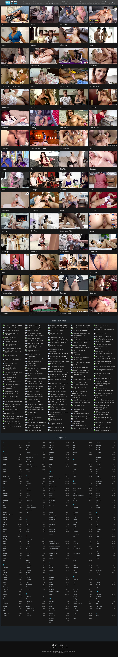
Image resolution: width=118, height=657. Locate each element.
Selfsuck (75, 594)
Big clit (5, 519)
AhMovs (37, 338)
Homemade (52, 491)
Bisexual (5, 529)
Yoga (97, 615)
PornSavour (109, 336)
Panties (75, 510)
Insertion (51, 527)
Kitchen (51, 567)
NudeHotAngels (53, 347)
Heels (50, 483)
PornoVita (107, 341)
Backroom (5, 493)
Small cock (99, 447)
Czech (28, 471)
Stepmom (98, 478)
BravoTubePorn (76, 423)
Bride (4, 548)
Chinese (5, 591)
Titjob (97, 546)
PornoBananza (53, 425)
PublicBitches (19, 424)
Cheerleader (6, 589)
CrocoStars (86, 357)
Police (74, 524)
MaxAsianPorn (7, 339)
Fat (27, 548)
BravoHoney (18, 401)
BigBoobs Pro (65, 374)
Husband (51, 505)
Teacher (98, 522)
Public (74, 546)
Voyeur (98, 587)
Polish (74, 527)
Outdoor (75, 500)
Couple (28, 447)
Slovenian (98, 445)
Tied (97, 541)
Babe (4, 491)
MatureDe (107, 373)
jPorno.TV (16, 421)
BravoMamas (19, 416)
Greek (51, 457)
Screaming (75, 587)
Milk (74, 442)
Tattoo (97, 517)
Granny (51, 454)
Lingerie (51, 594)
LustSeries (108, 344)
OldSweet (61, 366)
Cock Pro (107, 381)
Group (51, 462)
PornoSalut (40, 373)
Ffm (27, 558)
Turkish (98, 555)
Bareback (5, 495)
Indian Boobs (52, 517)
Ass (4, 474)
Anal (4, 462)
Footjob (28, 577)
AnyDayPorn (64, 377)
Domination (29, 500)
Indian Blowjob (53, 515)
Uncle (97, 567)
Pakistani (75, 507)
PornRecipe (40, 409)
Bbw (4, 505)
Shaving (75, 599)
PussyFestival (7, 379)
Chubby (5, 594)
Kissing (51, 565)
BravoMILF (40, 341)
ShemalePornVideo (31, 363)
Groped (51, 459)
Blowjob (5, 536)
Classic (5, 599)
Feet (27, 551)
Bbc (4, 503)
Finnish (28, 563)
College (5, 611)
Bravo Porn (86, 342)
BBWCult (106, 405)
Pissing (75, 522)
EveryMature (64, 412)
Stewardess (99, 481)
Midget (51, 620)
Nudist (74, 469)
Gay (27, 603)
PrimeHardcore (98, 327)
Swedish (98, 498)
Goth (50, 450)
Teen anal (98, 529)
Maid (50, 603)
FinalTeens (17, 409)
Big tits (5, 524)
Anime (4, 464)
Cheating (5, 587)
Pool (74, 529)
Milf (50, 623)
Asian (4, 471)
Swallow (98, 495)
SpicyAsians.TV (7, 365)
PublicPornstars (76, 337)
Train (97, 553)
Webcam (98, 594)
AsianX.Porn (87, 402)
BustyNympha (98, 397)
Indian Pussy (52, 522)
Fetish (27, 555)
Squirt (97, 476)
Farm (27, 543)
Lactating (51, 577)
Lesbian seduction (54, 591)
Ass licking (6, 476)
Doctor (28, 493)
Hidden (51, 488)
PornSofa (38, 333)
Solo (97, 459)
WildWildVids (18, 348)
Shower (75, 613)
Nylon (74, 476)
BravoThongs (64, 371)
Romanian (75, 567)
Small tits (98, 450)
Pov (74, 536)
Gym (50, 464)
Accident (5, 454)
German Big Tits (30, 611)
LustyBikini (108, 361)
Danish (28, 481)
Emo (27, 527)
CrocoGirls (17, 393)
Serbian (75, 596)
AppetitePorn (64, 356)
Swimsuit (98, 500)
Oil (73, 486)
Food (27, 575)
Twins (97, 558)
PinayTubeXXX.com (8, 413)
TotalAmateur (87, 377)
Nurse (74, 474)
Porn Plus (107, 356)
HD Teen (51, 481)
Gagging (28, 596)
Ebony (28, 522)
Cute (27, 469)
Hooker (51, 493)
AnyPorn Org (64, 340)
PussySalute (18, 381)
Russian (75, 572)
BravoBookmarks (53, 420)
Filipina (28, 560)
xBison (36, 415)
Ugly (97, 565)
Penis (74, 517)
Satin (74, 582)
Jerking (51, 558)
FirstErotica (109, 364)
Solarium (98, 457)
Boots (4, 541)
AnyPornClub (64, 328)
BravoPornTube (53, 335)
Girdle (27, 613)
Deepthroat (29, 483)
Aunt (4, 483)
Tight (97, 543)
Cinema (5, 596)
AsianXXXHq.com (8, 335)
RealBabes (17, 384)
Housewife (52, 498)
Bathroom (5, 500)
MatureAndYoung (7, 388)
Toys (97, 551)
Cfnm (4, 584)
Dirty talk (28, 491)
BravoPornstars (53, 416)
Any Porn (38, 371)
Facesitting (29, 539)
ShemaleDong (98, 409)
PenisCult (38, 389)
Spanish (98, 464)
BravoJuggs (63, 342)
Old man (75, 491)
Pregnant (75, 539)
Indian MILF (52, 519)
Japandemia (41, 396)
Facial (27, 541)
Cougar (28, 445)
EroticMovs (63, 409)
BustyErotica (64, 404)
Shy (74, 615)
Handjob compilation (54, 478)
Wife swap (99, 606)
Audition (5, 481)
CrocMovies (86, 325)
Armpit (4, 469)
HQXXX (83, 350)
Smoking (98, 452)
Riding (74, 565)
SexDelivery (41, 383)
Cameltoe (5, 567)
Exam (27, 531)
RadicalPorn (109, 390)
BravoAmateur (98, 348)
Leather (51, 587)
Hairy (50, 474)
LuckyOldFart (42, 368)
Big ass (5, 517)
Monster (75, 452)
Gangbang (29, 601)
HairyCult (84, 365)
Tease (97, 524)
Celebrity (5, 582)
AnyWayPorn (87, 347)
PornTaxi (15, 406)
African (5, 457)
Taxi (97, 519)
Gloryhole (51, 445)
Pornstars (75, 531)
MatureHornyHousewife (100, 371)
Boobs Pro (39, 381)
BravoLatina (63, 399)
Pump (74, 551)
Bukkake (5, 555)
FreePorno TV (111, 366)
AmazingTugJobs (30, 356)
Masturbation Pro (7, 357)
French (28, 582)
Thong (97, 536)
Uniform (98, 572)
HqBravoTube (88, 428)
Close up (5, 603)
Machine (51, 601)
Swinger (98, 503)
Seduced (75, 591)
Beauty (5, 512)
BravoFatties (87, 328)
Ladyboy (51, 579)
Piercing (75, 519)
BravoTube (108, 378)
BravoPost (17, 330)
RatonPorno (63, 325)
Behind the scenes (8, 515)
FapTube (60, 337)
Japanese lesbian (54, 543)
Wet (97, 599)
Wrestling (98, 608)
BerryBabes (86, 330)
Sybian (98, 507)
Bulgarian (5, 558)
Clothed (5, 606)
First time (29, 565)
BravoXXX (108, 430)
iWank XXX (63, 330)
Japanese (52, 541)
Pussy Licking (76, 553)
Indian (51, 512)
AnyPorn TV (86, 384)
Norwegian (75, 466)
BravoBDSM (109, 420)
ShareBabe (63, 389)
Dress (27, 512)
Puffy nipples (76, 548)
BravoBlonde (87, 340)
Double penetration (31, 507)
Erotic (27, 529)
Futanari (28, 589)
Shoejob (75, 606)
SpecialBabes (65, 361)
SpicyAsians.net (76, 407)
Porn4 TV (84, 382)
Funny (27, 587)
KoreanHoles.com (76, 389)
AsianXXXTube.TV (31, 347)
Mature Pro (86, 370)
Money (74, 450)
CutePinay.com (76, 354)
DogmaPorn (41, 335)
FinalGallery (63, 402)
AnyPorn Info (18, 325)
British (4, 551)
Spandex (98, 462)
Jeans (51, 555)
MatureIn (38, 427)
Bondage (5, 539)
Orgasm (75, 493)
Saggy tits (75, 579)
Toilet (97, 548)
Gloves (51, 447)
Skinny (74, 618)
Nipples (75, 464)
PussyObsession (76, 397)
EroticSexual (18, 372)
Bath (4, 498)
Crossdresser (29, 457)
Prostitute (75, 543)
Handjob (51, 476)
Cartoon (5, 572)
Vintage (98, 584)
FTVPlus (15, 375)
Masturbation (52, 611)
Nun (74, 471)
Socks (97, 454)
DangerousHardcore (77, 374)
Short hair (75, 611)
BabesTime (40, 407)
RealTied (38, 399)
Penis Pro (61, 427)
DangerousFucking (99, 385)
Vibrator (98, 582)
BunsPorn (107, 334)
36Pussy (106, 412)
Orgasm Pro (18, 418)
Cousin (28, 450)
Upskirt (98, 575)
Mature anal (52, 615)
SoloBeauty (40, 386)
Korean (51, 570)
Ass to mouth (6, 478)
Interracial (52, 531)
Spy (97, 474)
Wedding (98, 596)
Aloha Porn (40, 430)
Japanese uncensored (55, 551)
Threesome (99, 539)
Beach (4, 510)
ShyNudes (39, 328)
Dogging (28, 495)
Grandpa (51, 452)
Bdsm (4, 507)
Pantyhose (75, 512)
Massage (51, 608)
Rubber (74, 570)
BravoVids (39, 394)
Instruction (52, 529)
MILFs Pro (85, 367)
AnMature (107, 427)
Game (27, 599)
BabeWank (63, 386)
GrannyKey (109, 425)
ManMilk (37, 325)
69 (3, 445)
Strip (97, 488)
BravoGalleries (30, 352)
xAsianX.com (87, 333)
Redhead (75, 563)
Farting (28, 546)
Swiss (97, 505)
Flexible (28, 572)
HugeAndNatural (53, 351)
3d (3, 447)
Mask (50, 606)
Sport (97, 471)
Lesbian (51, 589)
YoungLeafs (109, 353)
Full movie (29, 584)
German (28, 606)
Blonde (5, 534)
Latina (51, 584)
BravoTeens (109, 422)
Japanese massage (54, 546)
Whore (97, 601)
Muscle (75, 454)
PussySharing (65, 383)
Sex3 (34, 365)
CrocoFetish (64, 359)
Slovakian (98, 442)
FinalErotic (39, 417)
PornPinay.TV (88, 379)
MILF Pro (15, 396)
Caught (5, 579)
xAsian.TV (85, 400)
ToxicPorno (63, 391)
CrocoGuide (63, 396)
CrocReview (86, 362)
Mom (74, 447)
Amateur (5, 459)
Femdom (28, 553)
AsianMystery (42, 425)
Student (98, 491)
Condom (5, 615)
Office (74, 483)
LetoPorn (83, 425)
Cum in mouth (30, 462)
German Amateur (30, 608)
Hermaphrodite (53, 486)
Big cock (5, 522)
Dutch (27, 515)
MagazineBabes (7, 369)
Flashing (28, 570)
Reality (74, 560)
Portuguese (76, 534)
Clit (4, 601)
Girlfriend (28, 615)
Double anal (29, 505)
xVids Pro (38, 376)
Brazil (4, 546)
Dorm (27, 503)
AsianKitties (18, 404)
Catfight (5, 577)
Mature (51, 613)
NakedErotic (109, 393)
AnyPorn (38, 330)
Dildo (27, 488)
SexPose (61, 407)
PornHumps (86, 416)
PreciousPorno (75, 411)
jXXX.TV (60, 369)
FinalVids (15, 391)
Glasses (51, 442)
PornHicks (16, 341)
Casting (5, 575)
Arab (4, 466)
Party (74, 515)
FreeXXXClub (110, 400)
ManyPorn (108, 414)
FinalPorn (84, 345)
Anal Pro (106, 351)
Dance (28, 478)
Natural (74, 462)
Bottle (4, 543)
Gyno (50, 466)
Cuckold (28, 459)
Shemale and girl (77, 603)
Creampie (28, 452)
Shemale (75, 601)
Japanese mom (53, 548)
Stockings (98, 483)
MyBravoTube (42, 420)
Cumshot (28, 464)
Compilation (6, 613)
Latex (50, 582)
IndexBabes (86, 419)
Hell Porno (39, 402)
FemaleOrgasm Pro (77, 393)
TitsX (34, 412)
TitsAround (40, 359)
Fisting (28, 567)
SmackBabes (42, 422)
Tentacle (98, 531)
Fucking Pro (18, 328)
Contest (28, 442)
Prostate (75, 541)
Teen (97, 527)
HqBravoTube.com (11, 3)
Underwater (99, 570)
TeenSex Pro (64, 353)
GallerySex (40, 343)
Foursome (28, 579)
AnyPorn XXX (111, 359)
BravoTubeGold (7, 346)
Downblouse (29, 510)
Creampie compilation (32, 454)
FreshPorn (62, 394)
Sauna (74, 584)
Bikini (4, 527)
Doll (27, 498)
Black (4, 531)
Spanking (98, 466)
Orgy (74, 498)
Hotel (50, 495)
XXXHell (60, 430)
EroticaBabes (42, 378)
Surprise (98, 493)
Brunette (5, 553)
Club (4, 608)
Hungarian (52, 503)
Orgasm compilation (78, 495)
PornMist (38, 391)
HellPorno (16, 399)
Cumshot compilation (32, 466)
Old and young (77, 488)
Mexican (51, 618)
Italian (51, 534)
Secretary (75, 589)
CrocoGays (86, 359)
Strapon (98, 486)
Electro (28, 524)
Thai (97, 534)
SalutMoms (109, 376)
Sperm (97, 469)
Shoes (74, 608)
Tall (97, 515)
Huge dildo (52, 500)
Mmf (74, 445)
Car (4, 570)
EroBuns (60, 364)
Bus (4, 560)
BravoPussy (109, 339)
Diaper (28, 486)
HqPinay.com (110, 402)
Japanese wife (53, 553)
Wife (97, 603)
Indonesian (52, 524)
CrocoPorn (39, 404)
